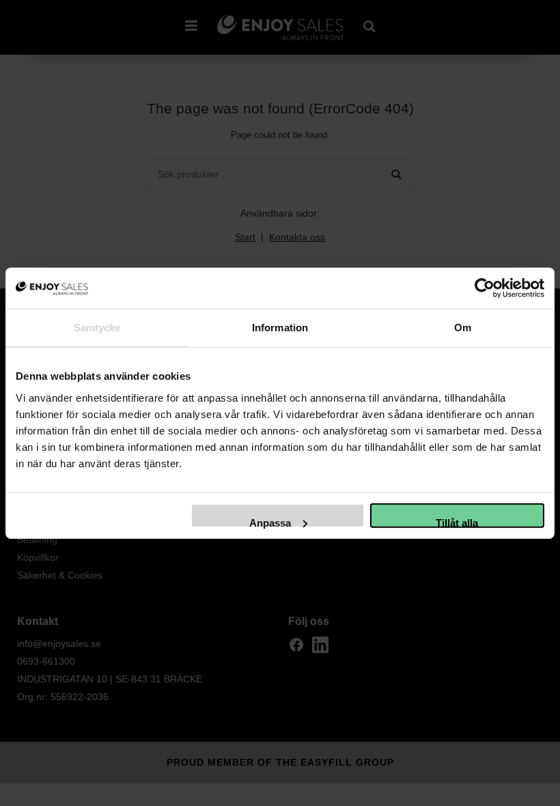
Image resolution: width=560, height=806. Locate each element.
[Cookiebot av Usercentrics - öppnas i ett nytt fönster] (484, 288)
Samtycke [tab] (97, 327)
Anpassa (270, 521)
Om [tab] (462, 327)
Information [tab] (280, 327)
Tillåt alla (457, 521)
